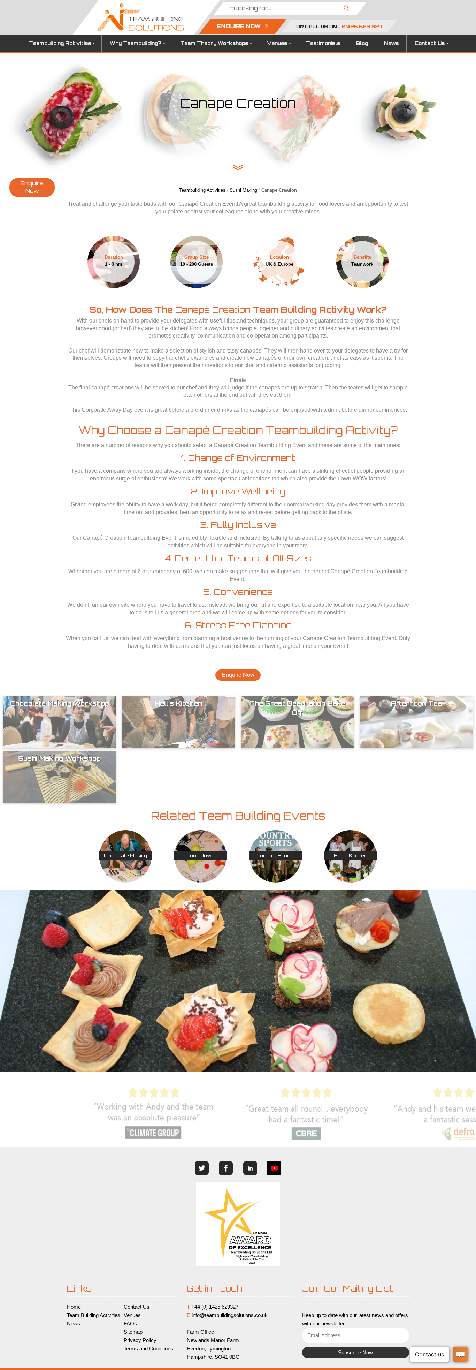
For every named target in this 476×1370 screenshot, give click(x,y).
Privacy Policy (140, 1340)
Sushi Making (243, 190)
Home (74, 1307)
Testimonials (323, 43)
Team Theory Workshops (214, 43)
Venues (277, 43)
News (391, 43)
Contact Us (430, 43)
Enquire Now (32, 187)
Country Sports (275, 855)
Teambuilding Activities (60, 43)
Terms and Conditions (148, 1349)
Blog (362, 43)
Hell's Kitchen (350, 855)
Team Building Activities (93, 1315)
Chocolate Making (125, 855)
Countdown (200, 855)
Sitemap (133, 1332)
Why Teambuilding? (135, 43)
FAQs (130, 1323)
